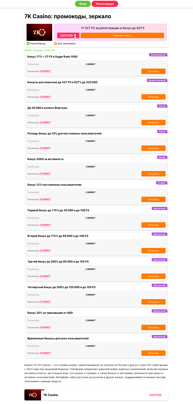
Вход (82, 3)
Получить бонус (122, 35)
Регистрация (105, 3)
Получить (153, 71)
